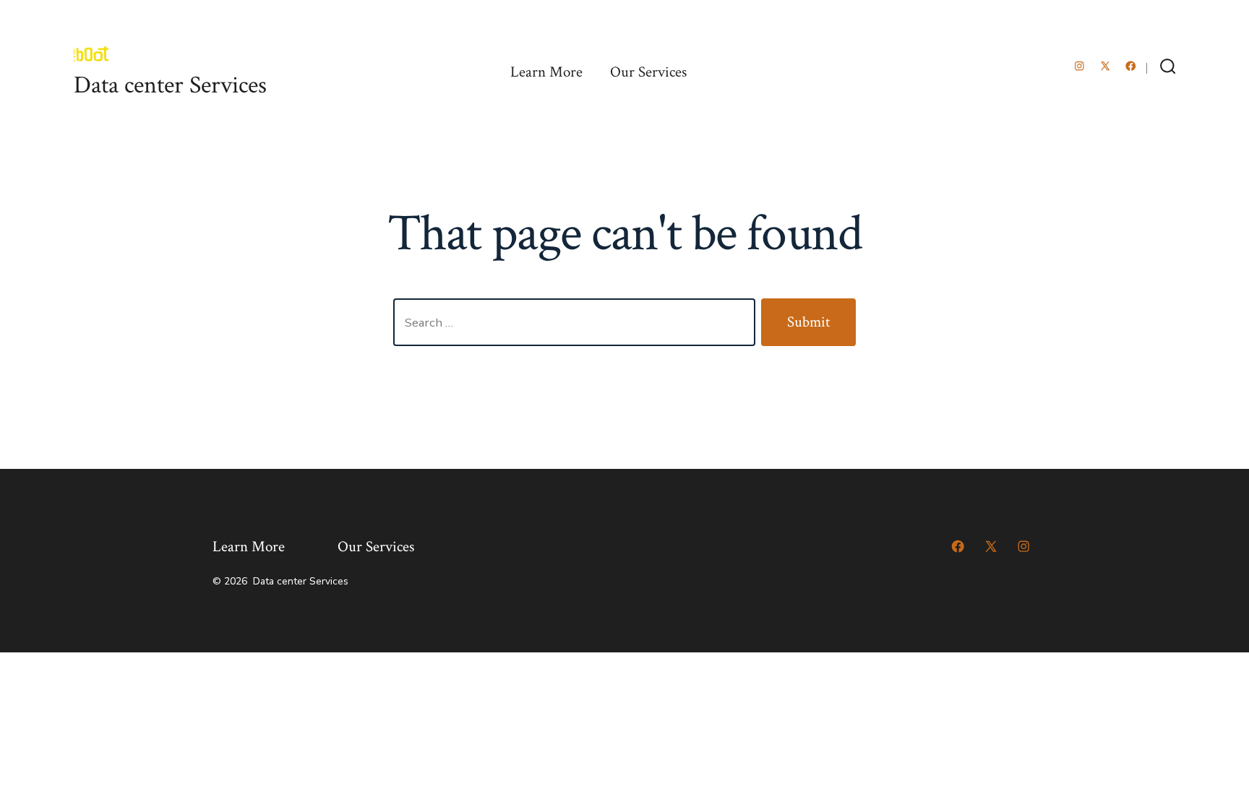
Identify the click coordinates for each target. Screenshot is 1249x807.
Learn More (546, 72)
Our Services (648, 72)
